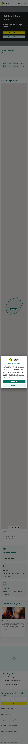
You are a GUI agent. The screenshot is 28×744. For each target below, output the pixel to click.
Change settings (14, 385)
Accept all (14, 381)
